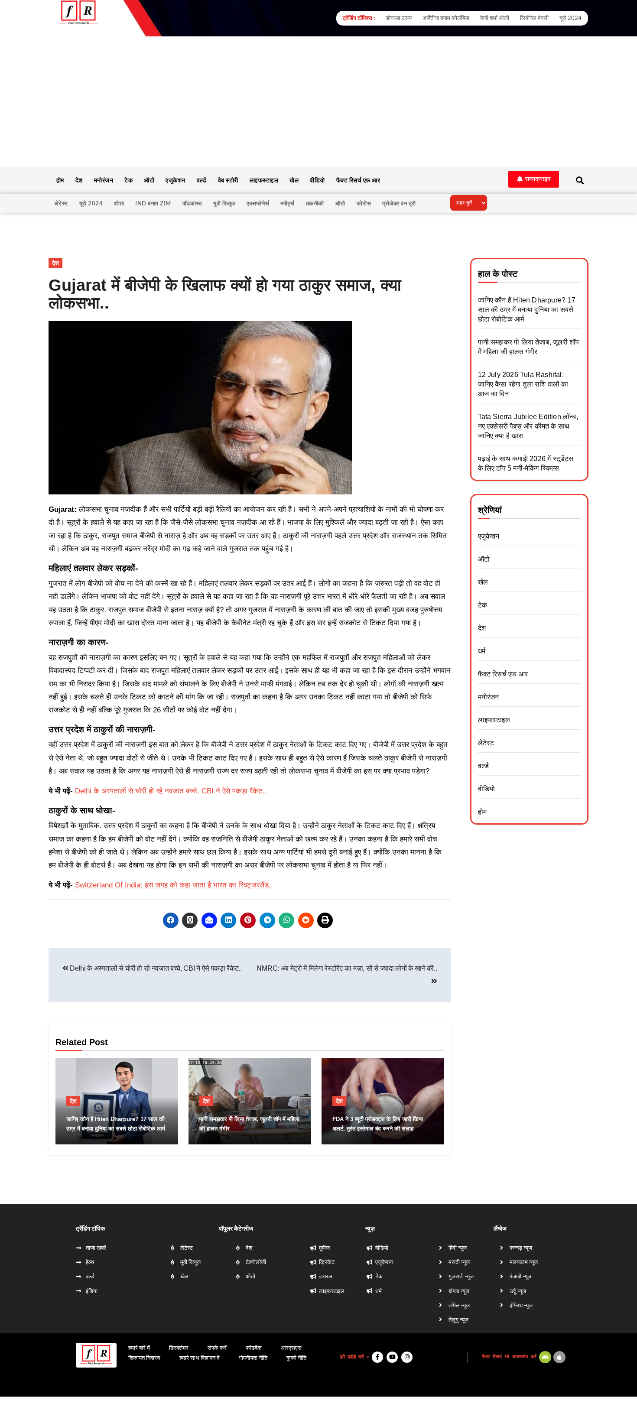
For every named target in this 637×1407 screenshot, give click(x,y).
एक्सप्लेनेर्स (258, 203)
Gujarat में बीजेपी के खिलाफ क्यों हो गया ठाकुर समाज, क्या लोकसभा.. (225, 294)
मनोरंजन (104, 180)
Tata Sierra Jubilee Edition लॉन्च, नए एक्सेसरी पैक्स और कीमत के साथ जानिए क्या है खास (528, 426)
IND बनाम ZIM (153, 203)
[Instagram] (407, 1357)
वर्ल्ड (202, 180)
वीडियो (317, 180)
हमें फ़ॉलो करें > (354, 1357)
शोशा (119, 203)
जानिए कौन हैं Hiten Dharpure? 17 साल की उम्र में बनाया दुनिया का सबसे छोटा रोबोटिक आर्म (526, 309)
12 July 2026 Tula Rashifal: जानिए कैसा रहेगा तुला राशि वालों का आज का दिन (523, 384)
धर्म (481, 651)
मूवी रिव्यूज (224, 203)
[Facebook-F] (377, 1357)
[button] (533, 179)
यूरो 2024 (91, 203)
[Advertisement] (318, 101)
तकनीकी (315, 203)
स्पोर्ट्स (287, 203)
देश (79, 180)
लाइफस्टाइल (264, 180)
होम (60, 180)
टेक (128, 180)
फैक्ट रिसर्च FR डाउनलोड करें (509, 1356)
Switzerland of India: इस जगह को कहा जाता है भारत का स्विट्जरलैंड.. (174, 885)
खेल (294, 180)
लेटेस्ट (61, 203)
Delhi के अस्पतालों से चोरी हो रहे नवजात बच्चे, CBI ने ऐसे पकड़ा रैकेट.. (171, 791)
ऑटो (149, 180)
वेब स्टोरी (228, 180)
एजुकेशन (175, 180)
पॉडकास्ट (192, 203)
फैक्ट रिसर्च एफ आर (358, 180)
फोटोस (364, 203)
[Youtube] (392, 1357)
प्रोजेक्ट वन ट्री (399, 203)
